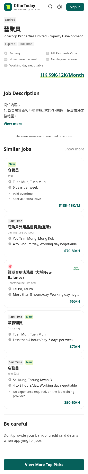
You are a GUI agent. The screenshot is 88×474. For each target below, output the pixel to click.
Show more (74, 148)
